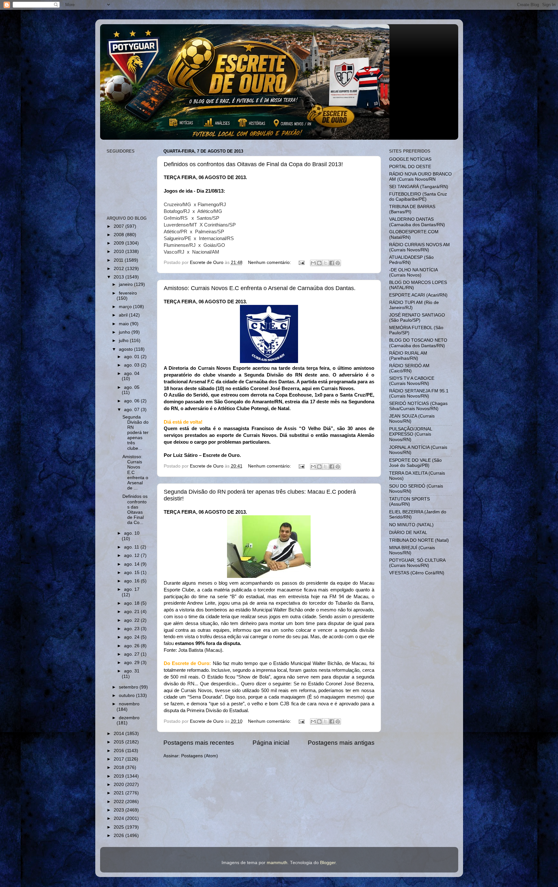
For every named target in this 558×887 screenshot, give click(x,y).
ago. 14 (132, 564)
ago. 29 (132, 662)
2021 (119, 793)
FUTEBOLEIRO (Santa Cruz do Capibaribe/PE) (418, 197)
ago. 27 (132, 654)
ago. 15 (132, 572)
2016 (119, 750)
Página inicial (271, 742)
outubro (127, 695)
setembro (129, 687)
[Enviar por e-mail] (313, 263)
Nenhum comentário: (270, 262)
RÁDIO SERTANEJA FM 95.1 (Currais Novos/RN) (419, 393)
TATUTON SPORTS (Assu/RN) (409, 502)
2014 (119, 733)
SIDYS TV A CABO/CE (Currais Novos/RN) (411, 381)
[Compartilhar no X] (325, 263)
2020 (119, 784)
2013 (119, 277)
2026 (119, 835)
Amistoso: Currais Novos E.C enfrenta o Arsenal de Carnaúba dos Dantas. (260, 288)
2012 (119, 268)
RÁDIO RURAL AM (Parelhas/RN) (408, 356)
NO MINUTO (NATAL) (411, 524)
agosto (126, 349)
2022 (119, 801)
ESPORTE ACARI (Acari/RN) (418, 295)
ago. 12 (132, 555)
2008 (119, 234)
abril (124, 315)
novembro (129, 703)
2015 (119, 742)
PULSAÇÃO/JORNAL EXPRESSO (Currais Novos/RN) (410, 434)
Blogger (328, 862)
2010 (119, 251)
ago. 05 (132, 387)
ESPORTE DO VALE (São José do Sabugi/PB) (415, 463)
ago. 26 (132, 645)
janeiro (126, 284)
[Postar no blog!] (319, 263)
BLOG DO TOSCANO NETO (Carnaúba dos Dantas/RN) (418, 343)
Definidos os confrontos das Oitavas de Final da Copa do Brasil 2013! (253, 164)
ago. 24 (132, 637)
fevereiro (128, 293)
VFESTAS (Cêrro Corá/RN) (416, 572)
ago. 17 (132, 589)
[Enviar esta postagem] (301, 262)
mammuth (277, 862)
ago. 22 (132, 620)
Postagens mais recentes (198, 742)
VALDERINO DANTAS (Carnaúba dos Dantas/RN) (417, 222)
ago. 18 (132, 603)
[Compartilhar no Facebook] (331, 263)
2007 (119, 226)
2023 (119, 810)
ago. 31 (132, 671)
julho (124, 340)
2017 (119, 759)
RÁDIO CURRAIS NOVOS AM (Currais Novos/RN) (419, 247)
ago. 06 (132, 400)
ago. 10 (132, 533)
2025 (119, 827)
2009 (119, 243)
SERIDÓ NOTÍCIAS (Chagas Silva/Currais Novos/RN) (418, 406)
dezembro (129, 717)
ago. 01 (132, 356)
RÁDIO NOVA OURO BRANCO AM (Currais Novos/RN (420, 177)
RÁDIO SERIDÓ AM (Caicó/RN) (409, 368)
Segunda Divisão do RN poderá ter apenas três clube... (135, 433)
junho (125, 332)
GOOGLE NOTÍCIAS (410, 159)
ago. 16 (132, 581)
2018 (119, 767)
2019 (119, 776)
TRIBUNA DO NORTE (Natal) (419, 540)
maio (124, 323)
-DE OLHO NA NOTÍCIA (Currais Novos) (413, 272)
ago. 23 (132, 628)
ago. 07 (132, 409)
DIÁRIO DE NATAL (408, 532)
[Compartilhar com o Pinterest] (338, 263)
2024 (119, 818)
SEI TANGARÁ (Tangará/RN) (418, 186)
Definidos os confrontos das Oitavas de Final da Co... (135, 509)
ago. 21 (132, 611)
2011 (119, 260)
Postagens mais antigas (341, 742)
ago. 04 (132, 373)
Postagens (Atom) (199, 755)
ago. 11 (132, 547)
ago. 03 (132, 365)
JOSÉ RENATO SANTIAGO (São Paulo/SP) (417, 318)
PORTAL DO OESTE (410, 166)
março (126, 306)
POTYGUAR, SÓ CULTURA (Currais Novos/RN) (417, 563)
